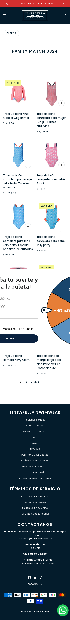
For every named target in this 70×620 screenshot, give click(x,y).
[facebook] (29, 577)
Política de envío (35, 472)
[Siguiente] (63, 4)
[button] (20, 382)
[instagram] (35, 577)
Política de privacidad (35, 461)
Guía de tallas (35, 426)
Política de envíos (35, 502)
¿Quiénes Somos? (35, 420)
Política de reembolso (35, 455)
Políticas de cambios (35, 508)
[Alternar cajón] (4, 15)
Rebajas (35, 449)
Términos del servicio (35, 466)
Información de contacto (35, 478)
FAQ (35, 437)
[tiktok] (41, 577)
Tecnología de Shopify (35, 611)
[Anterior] (7, 4)
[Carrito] (65, 15)
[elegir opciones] (61, 103)
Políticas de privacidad (35, 496)
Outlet (35, 443)
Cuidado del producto (35, 432)
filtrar (11, 33)
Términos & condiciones (35, 514)
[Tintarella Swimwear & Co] (35, 15)
